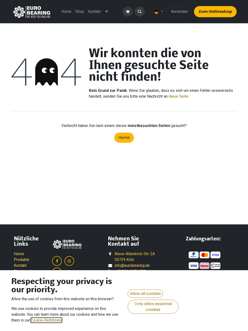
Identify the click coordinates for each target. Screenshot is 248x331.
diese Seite (178, 96)
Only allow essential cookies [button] (153, 306)
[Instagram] (69, 261)
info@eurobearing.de (132, 265)
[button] (140, 12)
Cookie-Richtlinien (46, 320)
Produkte (21, 259)
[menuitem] (66, 11)
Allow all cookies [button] (145, 293)
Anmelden (179, 11)
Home (124, 137)
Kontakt (20, 265)
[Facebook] (57, 261)
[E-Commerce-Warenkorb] (128, 12)
